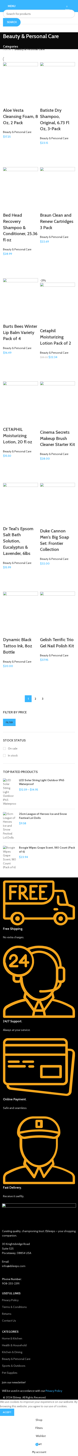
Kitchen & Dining (12, 1352)
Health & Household (14, 1345)
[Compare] (8, 102)
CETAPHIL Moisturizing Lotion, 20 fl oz (17, 436)
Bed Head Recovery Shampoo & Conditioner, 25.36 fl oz (20, 227)
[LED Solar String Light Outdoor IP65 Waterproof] (9, 792)
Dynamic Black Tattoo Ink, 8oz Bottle (17, 646)
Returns (6, 1314)
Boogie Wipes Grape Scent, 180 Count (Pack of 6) (47, 849)
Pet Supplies (9, 1373)
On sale (12, 748)
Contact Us (9, 1320)
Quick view (8, 154)
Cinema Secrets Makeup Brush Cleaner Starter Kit (57, 438)
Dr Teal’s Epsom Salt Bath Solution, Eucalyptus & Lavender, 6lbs (18, 541)
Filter (9, 722)
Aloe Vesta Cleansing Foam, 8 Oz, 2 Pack (20, 116)
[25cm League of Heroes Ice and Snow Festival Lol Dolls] (9, 826)
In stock (12, 755)
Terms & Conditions (14, 1307)
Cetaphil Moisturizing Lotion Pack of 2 (55, 337)
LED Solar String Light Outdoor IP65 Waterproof (41, 782)
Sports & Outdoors (13, 1366)
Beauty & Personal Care (17, 132)
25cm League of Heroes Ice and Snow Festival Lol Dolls (43, 816)
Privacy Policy (10, 1300)
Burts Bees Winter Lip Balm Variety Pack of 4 (20, 332)
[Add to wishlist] (8, 144)
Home (7, 49)
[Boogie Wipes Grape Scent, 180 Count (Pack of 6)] (9, 857)
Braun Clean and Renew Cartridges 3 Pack (56, 221)
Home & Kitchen (12, 1338)
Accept (7, 1412)
